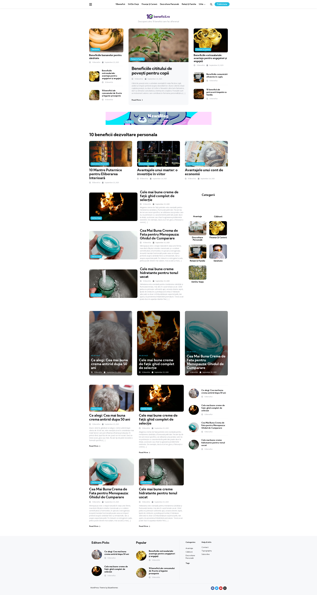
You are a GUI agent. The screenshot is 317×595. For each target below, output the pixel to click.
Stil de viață (133, 4)
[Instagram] (225, 588)
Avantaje (197, 216)
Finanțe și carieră (149, 4)
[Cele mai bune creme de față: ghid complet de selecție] (113, 207)
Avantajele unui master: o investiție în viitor (157, 172)
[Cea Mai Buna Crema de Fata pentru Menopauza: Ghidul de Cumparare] (113, 245)
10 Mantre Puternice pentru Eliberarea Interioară (105, 174)
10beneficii (120, 4)
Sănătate (95, 49)
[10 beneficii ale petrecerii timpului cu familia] (199, 94)
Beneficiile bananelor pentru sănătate (105, 57)
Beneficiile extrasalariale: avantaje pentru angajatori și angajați (111, 74)
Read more (136, 100)
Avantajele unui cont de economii (204, 172)
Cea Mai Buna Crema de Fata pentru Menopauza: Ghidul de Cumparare (159, 234)
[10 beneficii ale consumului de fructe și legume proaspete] (94, 95)
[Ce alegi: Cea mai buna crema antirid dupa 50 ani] (110, 343)
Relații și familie (189, 4)
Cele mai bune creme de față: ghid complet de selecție (159, 196)
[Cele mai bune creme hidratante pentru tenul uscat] (113, 283)
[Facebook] (212, 588)
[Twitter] (216, 588)
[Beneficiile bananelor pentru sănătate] (106, 40)
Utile (201, 4)
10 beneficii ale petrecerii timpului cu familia (216, 92)
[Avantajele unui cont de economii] (206, 154)
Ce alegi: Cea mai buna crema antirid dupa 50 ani (109, 364)
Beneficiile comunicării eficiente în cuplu (216, 75)
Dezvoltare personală (169, 4)
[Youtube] (221, 588)
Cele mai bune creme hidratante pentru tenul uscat (159, 273)
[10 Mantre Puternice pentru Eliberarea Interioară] (110, 154)
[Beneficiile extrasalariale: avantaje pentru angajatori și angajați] (94, 76)
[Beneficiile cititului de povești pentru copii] (158, 45)
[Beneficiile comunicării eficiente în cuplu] (199, 77)
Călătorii (218, 216)
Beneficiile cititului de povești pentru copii (152, 71)
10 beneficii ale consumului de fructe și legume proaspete (112, 93)
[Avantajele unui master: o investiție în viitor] (158, 154)
